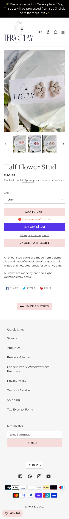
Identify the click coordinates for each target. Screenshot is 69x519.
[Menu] (63, 32)
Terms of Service (18, 390)
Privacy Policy (16, 380)
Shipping (28, 180)
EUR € (33, 465)
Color (7, 193)
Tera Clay (39, 507)
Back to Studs (37, 306)
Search (12, 338)
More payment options (34, 235)
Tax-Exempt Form (20, 409)
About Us (13, 347)
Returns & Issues (19, 357)
